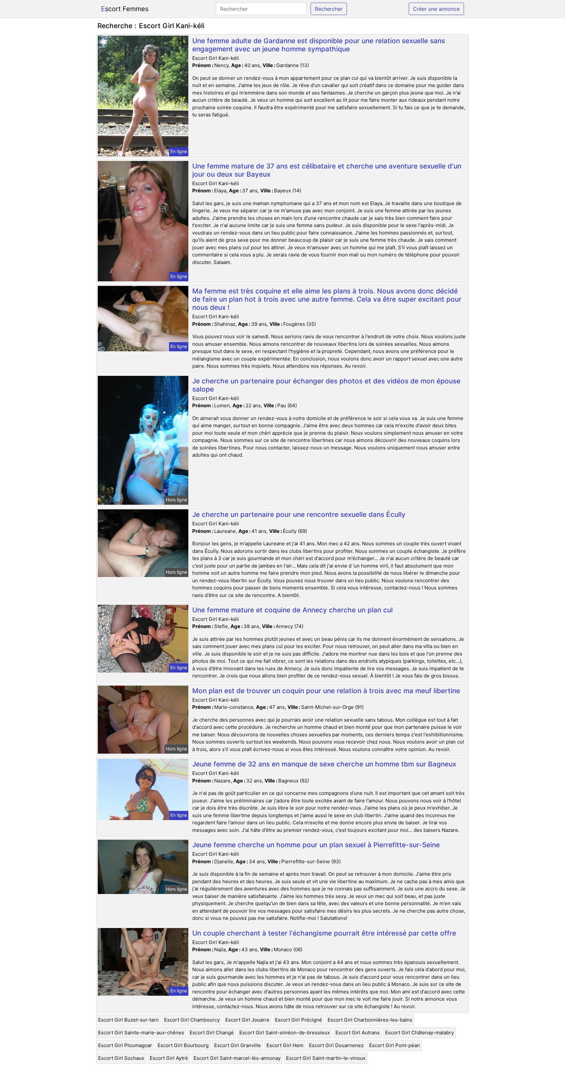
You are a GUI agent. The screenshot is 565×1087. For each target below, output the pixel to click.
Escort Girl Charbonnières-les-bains (370, 1020)
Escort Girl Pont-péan (394, 1045)
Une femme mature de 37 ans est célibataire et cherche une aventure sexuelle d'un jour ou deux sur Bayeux (326, 170)
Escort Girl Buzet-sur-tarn (128, 1020)
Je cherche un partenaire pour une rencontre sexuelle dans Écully (298, 514)
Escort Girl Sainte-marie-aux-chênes (141, 1032)
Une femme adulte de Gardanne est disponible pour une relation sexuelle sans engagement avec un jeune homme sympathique (318, 45)
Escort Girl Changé (212, 1032)
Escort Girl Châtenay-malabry (419, 1032)
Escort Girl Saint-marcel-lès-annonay (237, 1058)
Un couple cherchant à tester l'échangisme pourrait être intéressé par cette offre (324, 933)
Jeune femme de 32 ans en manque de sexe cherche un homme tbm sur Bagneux (324, 764)
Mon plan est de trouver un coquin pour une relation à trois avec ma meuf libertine (326, 691)
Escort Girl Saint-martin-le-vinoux (326, 1058)
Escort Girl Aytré (169, 1058)
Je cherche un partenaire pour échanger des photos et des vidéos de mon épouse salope (326, 385)
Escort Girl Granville (237, 1045)
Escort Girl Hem (284, 1045)
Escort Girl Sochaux (121, 1058)
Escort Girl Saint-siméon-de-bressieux (284, 1032)
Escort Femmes (124, 9)
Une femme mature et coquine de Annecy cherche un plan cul (292, 610)
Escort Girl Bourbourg (183, 1045)
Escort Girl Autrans (357, 1032)
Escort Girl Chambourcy (192, 1020)
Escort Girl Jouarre (247, 1020)
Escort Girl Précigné (298, 1020)
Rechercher (329, 9)
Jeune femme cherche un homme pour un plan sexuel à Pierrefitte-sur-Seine (316, 845)
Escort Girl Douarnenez (336, 1045)
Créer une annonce (436, 9)
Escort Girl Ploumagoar (125, 1045)
